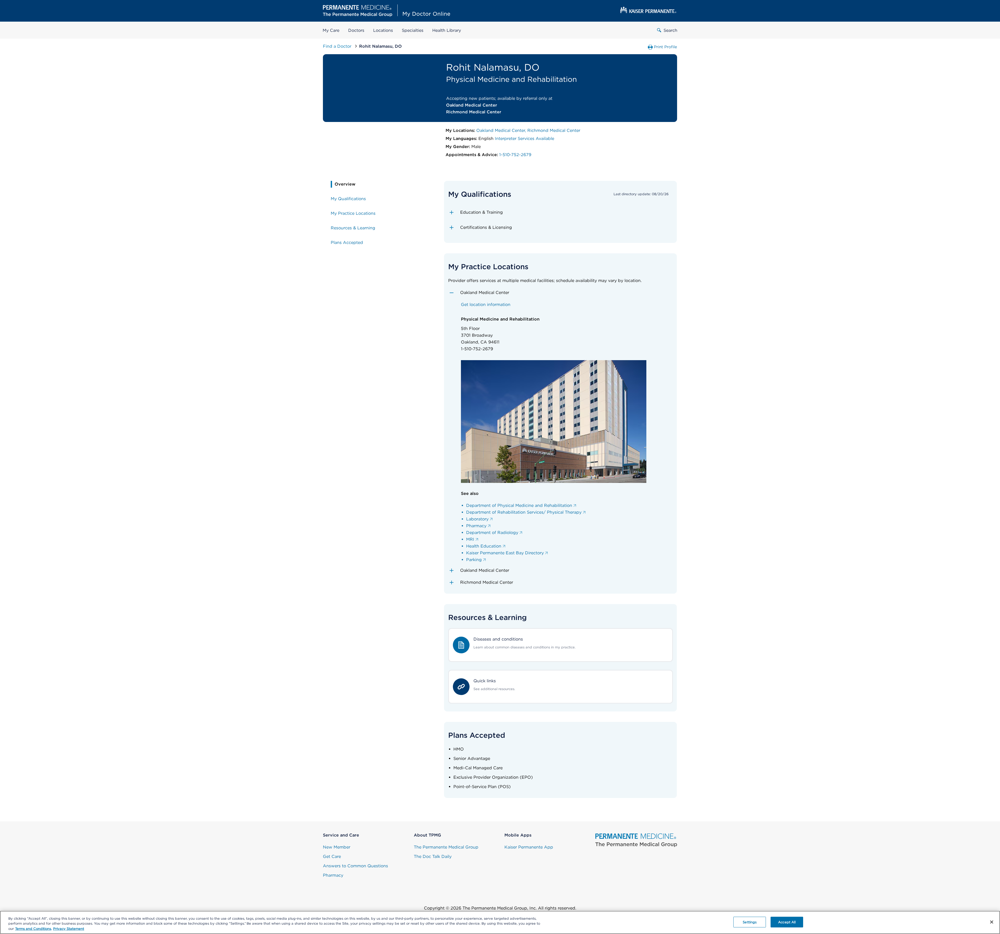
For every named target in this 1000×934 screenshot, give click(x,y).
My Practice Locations (353, 213)
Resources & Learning (353, 227)
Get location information (485, 304)
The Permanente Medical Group (446, 847)
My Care (331, 30)
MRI (470, 539)
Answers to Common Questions (355, 865)
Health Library (446, 30)
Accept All (787, 922)
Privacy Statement (68, 929)
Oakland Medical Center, (501, 130)
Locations (383, 30)
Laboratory (477, 519)
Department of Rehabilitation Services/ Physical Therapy (524, 512)
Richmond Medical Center (553, 130)
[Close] (991, 922)
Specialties (412, 30)
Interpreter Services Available (524, 138)
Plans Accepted (347, 242)
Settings (750, 922)
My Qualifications (348, 198)
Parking (474, 559)
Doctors (356, 30)
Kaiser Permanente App (528, 847)
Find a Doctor (338, 46)
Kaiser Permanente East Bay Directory (505, 552)
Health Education (483, 546)
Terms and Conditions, (33, 929)
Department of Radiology (492, 532)
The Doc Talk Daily (433, 856)
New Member (336, 847)
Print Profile (665, 47)
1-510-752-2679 (515, 154)
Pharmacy (476, 525)
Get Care (332, 856)
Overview (345, 184)
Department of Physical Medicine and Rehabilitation (519, 505)
